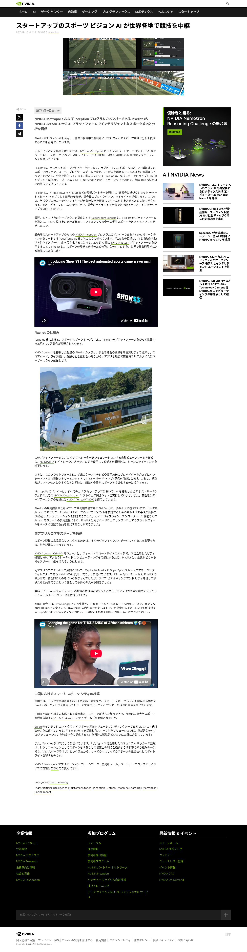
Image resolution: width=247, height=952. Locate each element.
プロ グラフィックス (116, 12)
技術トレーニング (98, 885)
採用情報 (93, 849)
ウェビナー (166, 855)
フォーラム (94, 843)
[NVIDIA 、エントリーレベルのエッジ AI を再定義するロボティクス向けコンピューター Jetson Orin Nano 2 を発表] (178, 191)
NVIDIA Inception (86, 234)
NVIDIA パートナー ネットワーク (107, 867)
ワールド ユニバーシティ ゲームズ (74, 718)
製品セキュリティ (163, 940)
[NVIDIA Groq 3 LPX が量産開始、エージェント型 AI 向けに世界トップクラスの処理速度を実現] (178, 215)
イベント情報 (167, 867)
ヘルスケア (165, 12)
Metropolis (149, 787)
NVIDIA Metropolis (91, 151)
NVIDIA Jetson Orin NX (48, 553)
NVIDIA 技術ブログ (170, 849)
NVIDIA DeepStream (66, 495)
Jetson (111, 787)
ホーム (23, 12)
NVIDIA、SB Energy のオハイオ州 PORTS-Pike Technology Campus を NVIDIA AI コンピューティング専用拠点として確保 (215, 289)
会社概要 (21, 849)
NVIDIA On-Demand (171, 879)
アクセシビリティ (120, 940)
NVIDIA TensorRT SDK (80, 499)
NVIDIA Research (26, 861)
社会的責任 (23, 873)
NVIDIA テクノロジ (27, 855)
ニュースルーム (168, 843)
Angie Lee (53, 32)
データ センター (52, 12)
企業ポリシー (142, 940)
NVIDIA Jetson (120, 242)
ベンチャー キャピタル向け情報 (107, 879)
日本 (228, 934)
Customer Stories (80, 787)
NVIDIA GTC (166, 873)
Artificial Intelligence (54, 787)
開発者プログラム (98, 861)
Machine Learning (129, 787)
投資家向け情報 (25, 867)
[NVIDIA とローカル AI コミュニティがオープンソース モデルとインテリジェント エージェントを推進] (178, 263)
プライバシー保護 (48, 940)
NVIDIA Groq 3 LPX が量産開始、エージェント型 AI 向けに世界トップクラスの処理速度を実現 (214, 214)
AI (34, 12)
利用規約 (101, 940)
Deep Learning (58, 782)
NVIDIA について (26, 843)
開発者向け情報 (97, 855)
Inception (99, 787)
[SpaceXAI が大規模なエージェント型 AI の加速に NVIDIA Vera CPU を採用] (178, 239)
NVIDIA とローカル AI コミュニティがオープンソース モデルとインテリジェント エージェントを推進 (214, 263)
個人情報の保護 (25, 940)
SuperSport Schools (103, 217)
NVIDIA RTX (47, 461)
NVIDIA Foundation (28, 879)
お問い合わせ (185, 940)
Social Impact (42, 791)
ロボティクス (144, 12)
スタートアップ (188, 12)
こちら (55, 768)
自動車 (72, 12)
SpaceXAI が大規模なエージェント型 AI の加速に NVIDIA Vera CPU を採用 (214, 236)
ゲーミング (89, 12)
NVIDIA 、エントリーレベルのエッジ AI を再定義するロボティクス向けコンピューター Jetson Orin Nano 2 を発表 (215, 191)
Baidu (38, 726)
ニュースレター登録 (171, 861)
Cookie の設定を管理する (77, 940)
